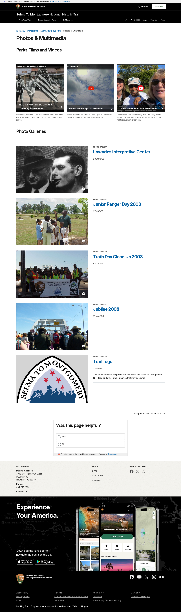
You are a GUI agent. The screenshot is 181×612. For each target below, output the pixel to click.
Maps (145, 20)
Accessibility (22, 592)
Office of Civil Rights (140, 596)
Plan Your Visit (25, 20)
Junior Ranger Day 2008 (117, 204)
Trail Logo (102, 361)
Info (126, 20)
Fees (163, 20)
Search (144, 6)
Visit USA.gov (80, 606)
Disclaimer (97, 596)
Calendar (154, 20)
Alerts (135, 20)
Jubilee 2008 (106, 309)
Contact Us (22, 491)
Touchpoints (112, 454)
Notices (58, 592)
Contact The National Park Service (71, 596)
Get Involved (68, 20)
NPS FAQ (59, 600)
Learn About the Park (47, 20)
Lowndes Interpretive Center (121, 151)
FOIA (18, 600)
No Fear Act (98, 592)
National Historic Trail (47, 14)
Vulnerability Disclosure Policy (107, 600)
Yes (64, 436)
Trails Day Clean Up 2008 (118, 256)
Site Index (98, 476)
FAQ (95, 471)
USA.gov (135, 592)
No (63, 444)
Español (97, 480)
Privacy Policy (23, 596)
